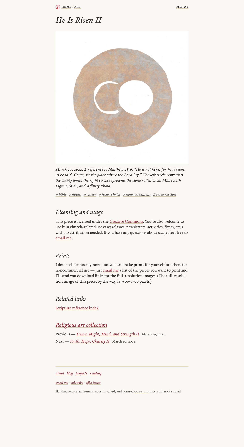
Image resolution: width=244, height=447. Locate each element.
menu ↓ (182, 7)
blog (70, 373)
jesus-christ (109, 195)
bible (61, 195)
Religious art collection (81, 325)
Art (77, 7)
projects (81, 373)
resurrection (164, 195)
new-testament (137, 195)
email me (63, 238)
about (60, 373)
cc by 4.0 (141, 391)
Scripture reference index (77, 308)
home (66, 7)
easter (90, 195)
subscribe (77, 383)
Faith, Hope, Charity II (89, 341)
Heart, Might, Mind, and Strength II (107, 334)
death (75, 195)
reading (96, 373)
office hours (93, 383)
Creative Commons (126, 221)
